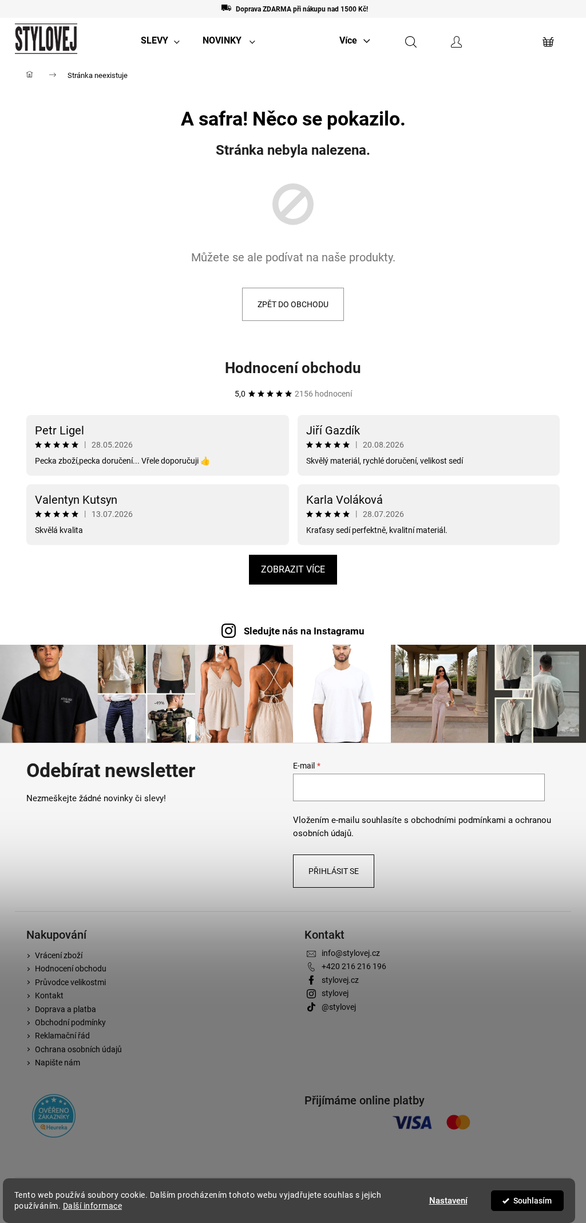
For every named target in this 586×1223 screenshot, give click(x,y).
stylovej (335, 993)
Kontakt (49, 995)
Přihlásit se (333, 871)
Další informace (92, 1205)
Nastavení (448, 1200)
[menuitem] (160, 41)
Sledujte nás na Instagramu (304, 631)
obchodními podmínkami (458, 820)
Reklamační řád (62, 1035)
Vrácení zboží (58, 955)
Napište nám (57, 1062)
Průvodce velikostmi (70, 982)
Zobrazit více (293, 569)
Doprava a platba (65, 1009)
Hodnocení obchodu (293, 368)
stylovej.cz (340, 980)
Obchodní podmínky (70, 1022)
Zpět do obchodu (293, 304)
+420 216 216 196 (354, 966)
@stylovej (339, 1007)
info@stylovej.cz (351, 953)
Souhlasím (532, 1200)
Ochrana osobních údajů (78, 1049)
